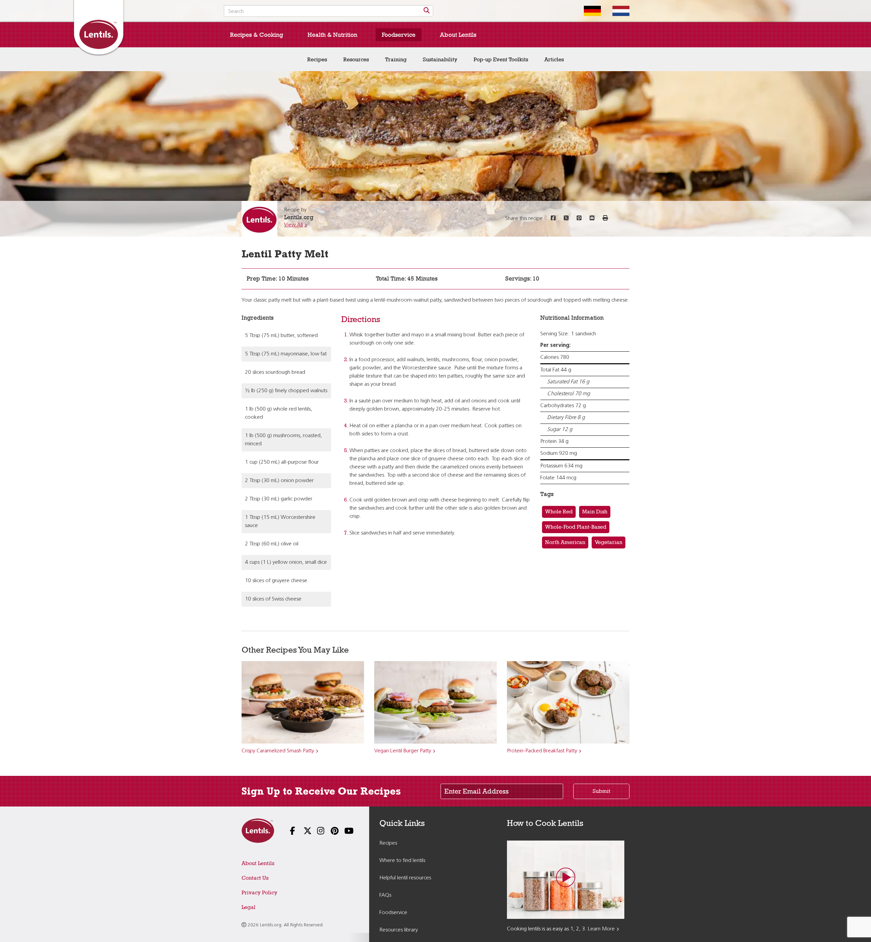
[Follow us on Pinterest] (330, 832)
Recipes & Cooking (256, 34)
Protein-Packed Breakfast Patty (542, 751)
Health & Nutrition (332, 34)
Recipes (317, 59)
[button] (605, 218)
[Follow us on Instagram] (316, 832)
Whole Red (559, 511)
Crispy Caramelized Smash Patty (278, 751)
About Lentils (458, 34)
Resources (356, 59)
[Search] (426, 11)
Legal (249, 907)
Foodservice (398, 34)
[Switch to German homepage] (587, 11)
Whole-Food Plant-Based (575, 527)
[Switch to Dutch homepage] (615, 11)
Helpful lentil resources (405, 878)
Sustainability (440, 59)
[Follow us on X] (303, 832)
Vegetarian (608, 542)
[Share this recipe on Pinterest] (579, 218)
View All (293, 225)
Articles (554, 59)
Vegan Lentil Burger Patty (402, 751)
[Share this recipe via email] (592, 218)
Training (396, 59)
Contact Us (255, 878)
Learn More (601, 929)
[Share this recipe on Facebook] (553, 218)
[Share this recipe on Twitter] (566, 218)
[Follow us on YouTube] (343, 832)
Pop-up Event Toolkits (501, 59)
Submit (601, 791)
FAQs (385, 895)
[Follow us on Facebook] (289, 832)
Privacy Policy (259, 892)
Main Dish (594, 511)
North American (565, 542)
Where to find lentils (402, 860)
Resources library (398, 930)
